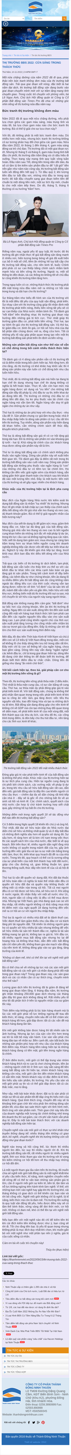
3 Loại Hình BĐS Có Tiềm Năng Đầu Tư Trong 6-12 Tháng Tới (33, 1317)
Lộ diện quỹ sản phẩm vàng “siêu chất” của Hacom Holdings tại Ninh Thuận (34, 1341)
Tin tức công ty (15, 1367)
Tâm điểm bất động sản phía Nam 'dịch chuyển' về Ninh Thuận (32, 1325)
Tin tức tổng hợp (16, 1372)
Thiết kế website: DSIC (35, 1442)
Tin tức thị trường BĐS (20, 1361)
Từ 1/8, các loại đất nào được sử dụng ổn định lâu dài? (32, 1307)
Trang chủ (6, 55)
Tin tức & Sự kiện (21, 55)
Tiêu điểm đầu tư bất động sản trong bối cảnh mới (29, 1299)
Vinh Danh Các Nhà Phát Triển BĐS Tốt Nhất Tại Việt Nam (33, 1331)
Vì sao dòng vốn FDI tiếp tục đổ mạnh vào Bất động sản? (33, 1303)
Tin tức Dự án (14, 1356)
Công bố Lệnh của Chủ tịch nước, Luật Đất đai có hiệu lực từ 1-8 (34, 1293)
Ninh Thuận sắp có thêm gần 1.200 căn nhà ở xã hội (30, 1287)
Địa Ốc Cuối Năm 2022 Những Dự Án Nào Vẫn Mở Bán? (32, 1311)
